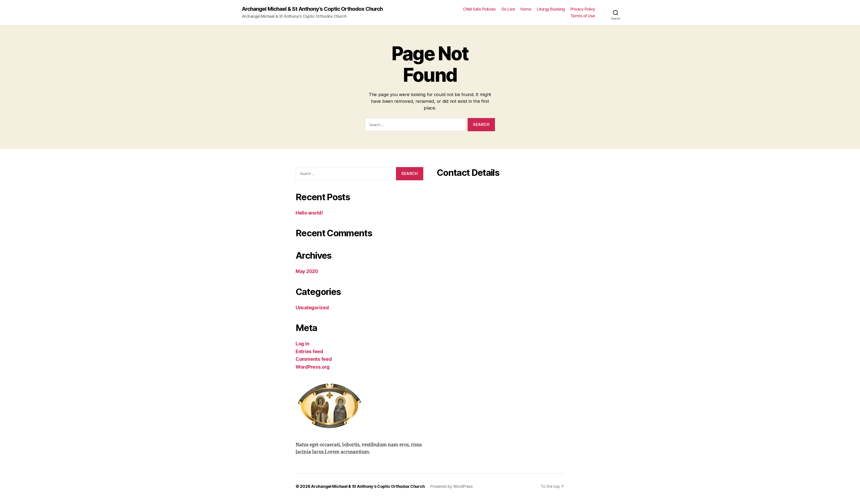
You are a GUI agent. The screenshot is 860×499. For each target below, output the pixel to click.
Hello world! (309, 213)
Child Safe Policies (479, 9)
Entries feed (309, 351)
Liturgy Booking (551, 9)
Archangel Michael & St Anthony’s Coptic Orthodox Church (312, 9)
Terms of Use (582, 15)
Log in (302, 343)
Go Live (508, 9)
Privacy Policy (582, 9)
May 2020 (307, 271)
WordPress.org (313, 367)
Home (525, 9)
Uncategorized (312, 307)
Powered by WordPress (451, 486)
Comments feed (314, 359)
